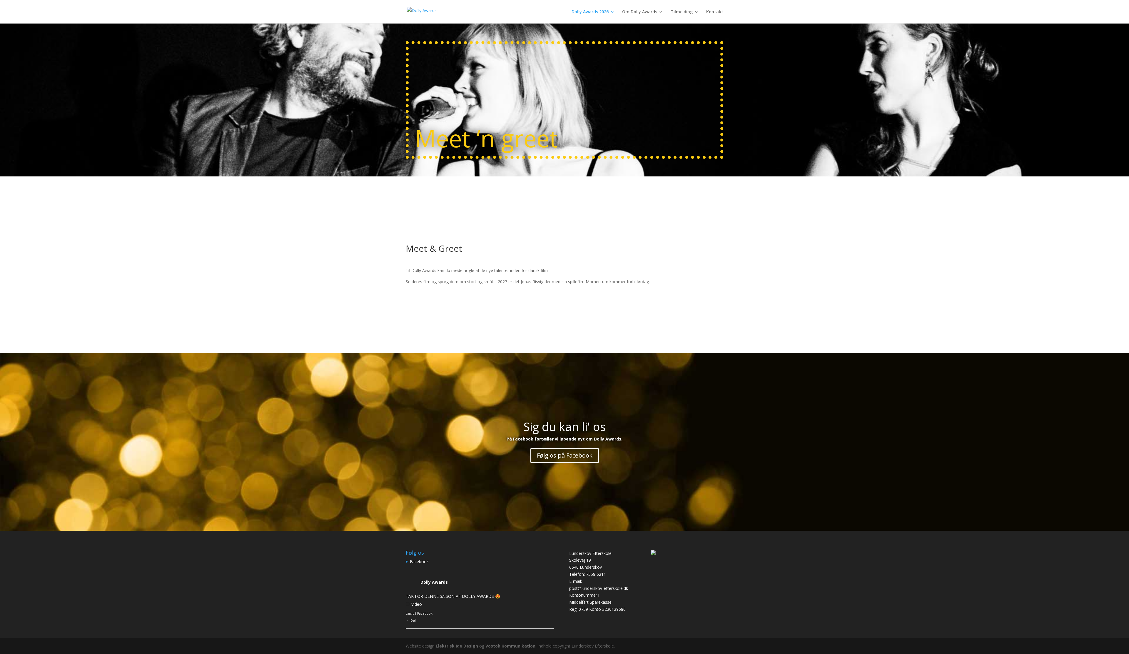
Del (413, 620)
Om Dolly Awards (639, 12)
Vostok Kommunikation (510, 646)
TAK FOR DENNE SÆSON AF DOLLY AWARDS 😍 (453, 596)
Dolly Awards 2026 (590, 12)
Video (416, 604)
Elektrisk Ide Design (457, 646)
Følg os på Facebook (564, 455)
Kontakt (714, 12)
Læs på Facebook (419, 613)
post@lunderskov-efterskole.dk (598, 588)
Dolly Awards (434, 582)
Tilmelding (682, 12)
